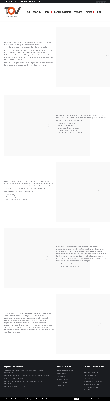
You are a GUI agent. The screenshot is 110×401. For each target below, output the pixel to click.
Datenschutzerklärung (98, 399)
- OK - (76, 399)
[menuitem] (28, 12)
